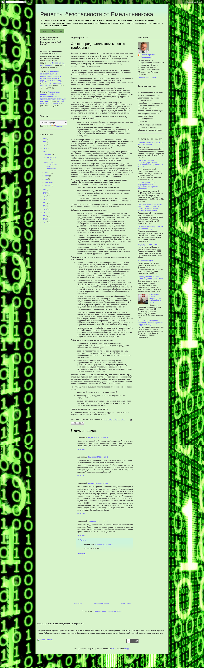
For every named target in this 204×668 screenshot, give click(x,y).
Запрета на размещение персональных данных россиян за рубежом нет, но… (150, 323)
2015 (45, 209)
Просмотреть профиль (147, 77)
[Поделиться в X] (77, 423)
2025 (45, 142)
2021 (45, 190)
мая (46, 179)
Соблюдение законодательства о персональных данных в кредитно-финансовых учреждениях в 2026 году (50, 76)
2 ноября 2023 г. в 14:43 (104, 545)
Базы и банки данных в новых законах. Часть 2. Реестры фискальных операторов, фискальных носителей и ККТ (150, 208)
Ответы (83, 540)
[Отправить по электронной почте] (72, 423)
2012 (45, 219)
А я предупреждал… (146, 261)
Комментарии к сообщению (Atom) (108, 611)
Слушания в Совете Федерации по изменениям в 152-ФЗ (155, 299)
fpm (112, 649)
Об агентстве (56, 31)
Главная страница (101, 604)
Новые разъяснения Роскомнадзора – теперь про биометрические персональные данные (150, 164)
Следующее (77, 604)
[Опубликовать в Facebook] (80, 423)
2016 (45, 206)
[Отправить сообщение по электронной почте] (130, 420)
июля (47, 176)
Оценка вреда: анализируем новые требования (50, 166)
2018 (45, 199)
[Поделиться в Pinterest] (82, 423)
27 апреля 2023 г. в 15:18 (98, 521)
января (48, 186)
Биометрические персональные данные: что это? (150, 144)
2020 (45, 193)
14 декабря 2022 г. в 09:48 (98, 483)
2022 (45, 152)
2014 (45, 212)
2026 (45, 139)
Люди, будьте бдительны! (148, 245)
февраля (48, 182)
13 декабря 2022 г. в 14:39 (98, 438)
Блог (44, 31)
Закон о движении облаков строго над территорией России (150, 278)
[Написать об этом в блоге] (74, 423)
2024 (45, 145)
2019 (45, 196)
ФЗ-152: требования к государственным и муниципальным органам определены (148, 186)
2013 (45, 216)
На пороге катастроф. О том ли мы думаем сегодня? (150, 228)
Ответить (81, 449)
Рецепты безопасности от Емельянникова (96, 14)
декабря (48, 154)
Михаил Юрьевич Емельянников (148, 56)
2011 (45, 222)
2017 (45, 203)
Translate (58, 126)
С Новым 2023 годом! (50, 158)
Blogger (127, 649)
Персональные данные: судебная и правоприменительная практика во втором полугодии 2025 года (53, 96)
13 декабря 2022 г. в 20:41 (98, 457)
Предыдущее (126, 604)
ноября (48, 173)
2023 (45, 148)
